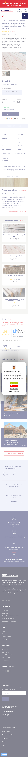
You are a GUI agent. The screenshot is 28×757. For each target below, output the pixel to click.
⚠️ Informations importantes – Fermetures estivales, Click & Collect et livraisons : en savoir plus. (14, 3)
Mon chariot (25, 11)
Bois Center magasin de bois (7, 10)
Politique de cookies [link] (14, 391)
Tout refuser (14, 386)
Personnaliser (14, 388)
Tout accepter (14, 383)
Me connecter (19, 11)
